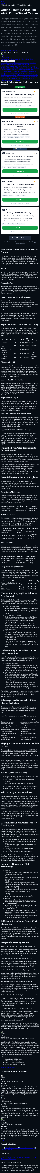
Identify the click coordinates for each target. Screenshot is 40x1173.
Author (3, 3)
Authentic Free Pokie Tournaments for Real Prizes (16, 65)
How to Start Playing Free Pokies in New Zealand (23, 68)
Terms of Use (14, 1157)
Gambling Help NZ (11, 1148)
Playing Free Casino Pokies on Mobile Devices (15, 73)
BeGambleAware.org (20, 243)
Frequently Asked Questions (10, 80)
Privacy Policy (5, 1157)
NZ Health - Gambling (26, 1148)
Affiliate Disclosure (25, 1157)
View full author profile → (9, 1067)
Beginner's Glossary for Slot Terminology (24, 76)
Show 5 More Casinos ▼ (20, 238)
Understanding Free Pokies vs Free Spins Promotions (17, 69)
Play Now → (20, 110)
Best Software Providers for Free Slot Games (15, 63)
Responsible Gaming (10, 1159)
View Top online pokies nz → (10, 50)
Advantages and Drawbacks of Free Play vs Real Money (18, 71)
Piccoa (3, 1)
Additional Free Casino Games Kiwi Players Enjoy (17, 78)
